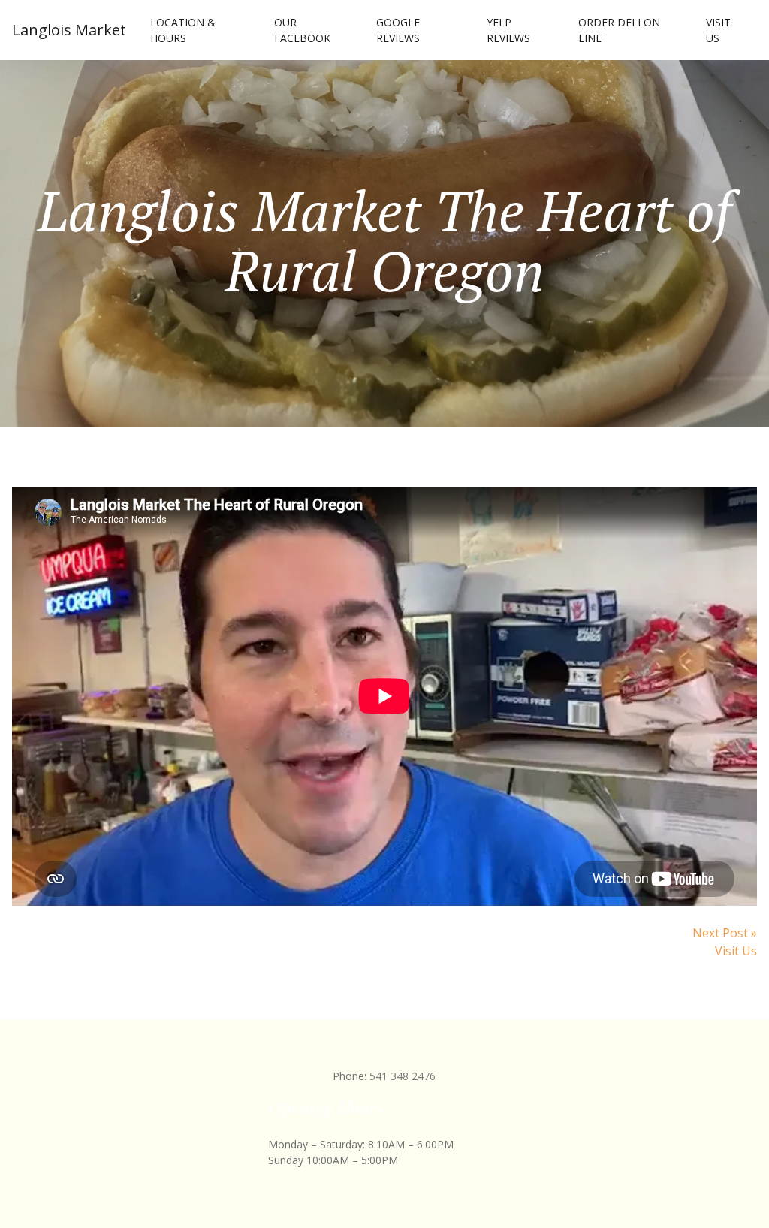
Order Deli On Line (619, 30)
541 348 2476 (402, 1076)
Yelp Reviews (508, 30)
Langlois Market (69, 30)
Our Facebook (302, 30)
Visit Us (718, 30)
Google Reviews (398, 30)
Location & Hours (183, 30)
